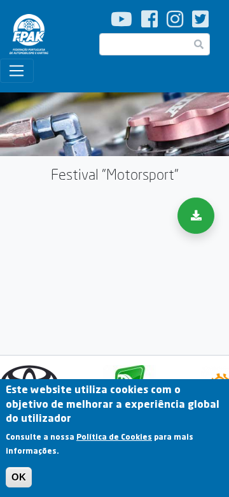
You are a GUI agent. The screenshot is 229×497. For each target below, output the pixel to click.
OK (18, 477)
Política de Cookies (114, 437)
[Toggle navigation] (17, 71)
